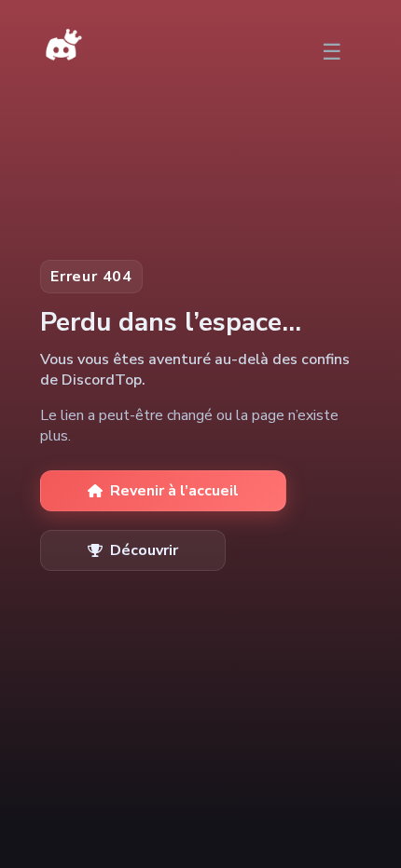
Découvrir (144, 550)
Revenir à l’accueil (174, 491)
